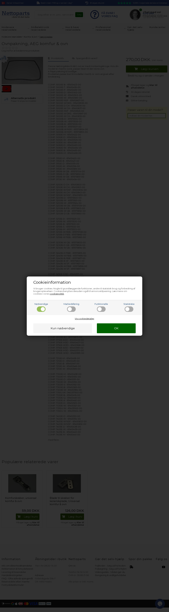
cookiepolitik (57, 293)
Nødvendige (41, 304)
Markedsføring (71, 304)
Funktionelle (101, 304)
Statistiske (129, 304)
